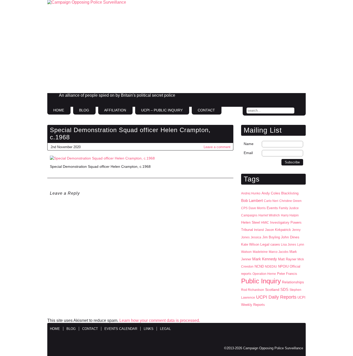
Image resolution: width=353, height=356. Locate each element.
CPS (244, 208)
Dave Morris (257, 208)
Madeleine (260, 252)
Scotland (272, 289)
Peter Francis (287, 274)
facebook (277, 97)
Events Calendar (120, 329)
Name (249, 144)
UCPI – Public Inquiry (162, 110)
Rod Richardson (252, 290)
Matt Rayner (287, 259)
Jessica (256, 237)
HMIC (265, 222)
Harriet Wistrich (269, 215)
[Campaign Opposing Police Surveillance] (176, 46)
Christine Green (290, 201)
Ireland (259, 230)
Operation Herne (264, 274)
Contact (206, 110)
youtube (299, 97)
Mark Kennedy (264, 259)
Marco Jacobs (278, 252)
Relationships (293, 282)
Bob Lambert (252, 200)
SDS (284, 289)
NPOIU (283, 266)
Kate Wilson (250, 244)
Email (248, 153)
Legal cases (270, 244)
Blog (84, 110)
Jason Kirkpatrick (278, 230)
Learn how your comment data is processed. (159, 320)
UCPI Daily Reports (276, 297)
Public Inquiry (261, 281)
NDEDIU (271, 266)
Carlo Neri (271, 201)
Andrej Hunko (250, 193)
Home (58, 110)
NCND (259, 266)
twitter (288, 97)
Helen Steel (250, 222)
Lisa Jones (288, 244)
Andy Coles (271, 193)
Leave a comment (217, 147)
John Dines (290, 237)
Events (272, 208)
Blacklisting (289, 193)
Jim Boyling (271, 237)
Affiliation (115, 110)
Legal (165, 329)
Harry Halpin (290, 215)
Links (149, 329)
